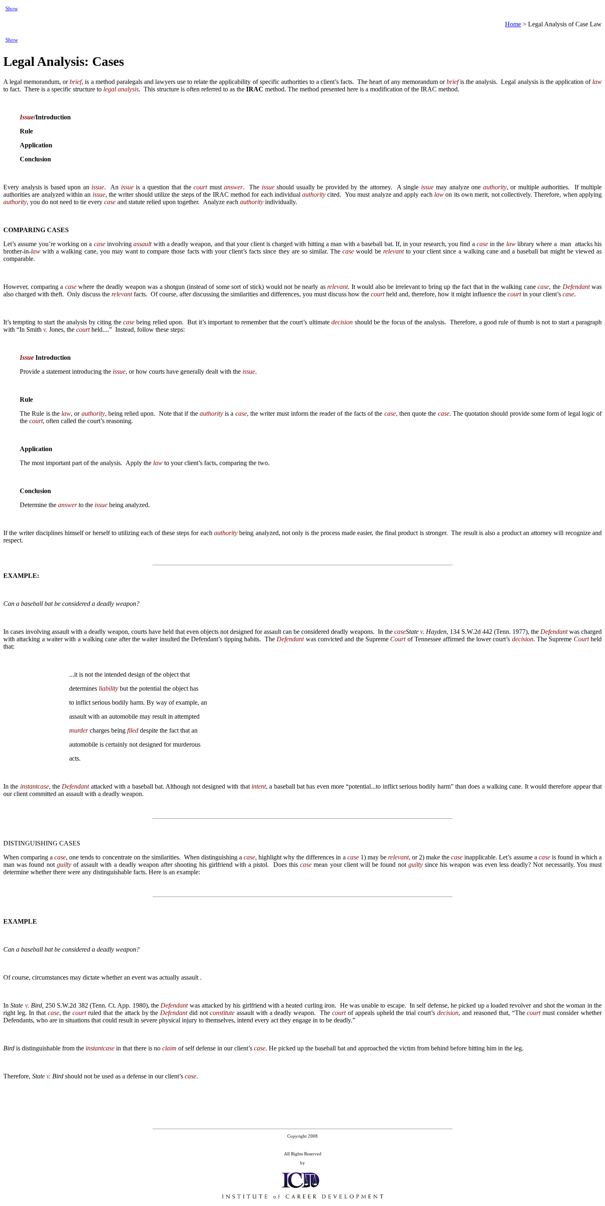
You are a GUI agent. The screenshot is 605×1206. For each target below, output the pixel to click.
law (597, 81)
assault (142, 243)
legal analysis (121, 89)
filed (132, 730)
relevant (393, 251)
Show (11, 8)
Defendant (576, 286)
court (200, 187)
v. (45, 329)
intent (258, 786)
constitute (222, 1012)
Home (513, 24)
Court (397, 639)
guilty (64, 864)
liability (108, 688)
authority (495, 187)
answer (233, 187)
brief (75, 81)
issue (97, 187)
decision (342, 322)
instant (28, 786)
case (110, 201)
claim (169, 1048)
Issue (27, 117)
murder (78, 730)
